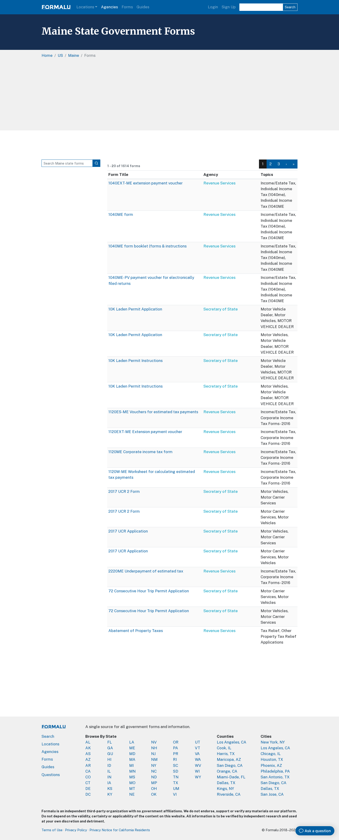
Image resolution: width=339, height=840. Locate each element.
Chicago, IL (271, 753)
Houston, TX (272, 759)
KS (109, 788)
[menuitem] (271, 164)
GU (110, 753)
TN (175, 777)
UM (176, 788)
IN (109, 777)
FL (109, 742)
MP (154, 782)
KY (109, 794)
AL (87, 742)
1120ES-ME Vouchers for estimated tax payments (153, 411)
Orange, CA (227, 771)
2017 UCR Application (128, 531)
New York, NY (273, 742)
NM (154, 759)
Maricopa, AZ (229, 759)
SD (175, 771)
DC (88, 794)
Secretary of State (220, 309)
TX (175, 782)
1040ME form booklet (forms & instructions (147, 246)
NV (154, 742)
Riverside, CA (229, 794)
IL (109, 771)
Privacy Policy (76, 830)
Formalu (56, 7)
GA (110, 748)
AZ (88, 759)
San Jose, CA (272, 794)
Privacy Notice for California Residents (119, 830)
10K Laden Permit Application (135, 309)
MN (132, 771)
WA (198, 759)
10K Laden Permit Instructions (135, 360)
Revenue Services (219, 183)
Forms (127, 7)
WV (198, 765)
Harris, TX (226, 753)
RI (175, 759)
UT (197, 742)
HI (109, 759)
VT (197, 748)
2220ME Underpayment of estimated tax (145, 571)
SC (175, 765)
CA (88, 771)
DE (88, 788)
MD (132, 753)
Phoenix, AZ (271, 765)
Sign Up (229, 7)
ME (132, 748)
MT (132, 788)
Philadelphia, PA (275, 771)
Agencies (109, 7)
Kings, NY (225, 788)
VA (197, 753)
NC (154, 771)
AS (88, 753)
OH (154, 788)
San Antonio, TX (275, 777)
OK (154, 794)
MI (131, 765)
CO (88, 777)
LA (131, 742)
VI (175, 794)
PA (175, 748)
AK (88, 748)
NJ (153, 753)
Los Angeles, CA (231, 742)
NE (132, 794)
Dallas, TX (226, 782)
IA (109, 782)
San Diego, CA (230, 765)
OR (175, 742)
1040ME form (120, 214)
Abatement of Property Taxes (135, 630)
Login (213, 7)
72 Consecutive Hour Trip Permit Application (148, 591)
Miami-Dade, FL (231, 777)
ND (154, 777)
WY (198, 777)
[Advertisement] (180, 95)
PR (175, 753)
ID (109, 765)
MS (132, 777)
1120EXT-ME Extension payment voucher (145, 431)
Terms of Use (52, 830)
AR (88, 765)
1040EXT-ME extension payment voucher (145, 183)
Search (290, 7)
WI (197, 771)
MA (132, 759)
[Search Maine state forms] (96, 163)
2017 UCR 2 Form (124, 491)
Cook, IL (224, 748)
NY (153, 765)
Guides (143, 7)
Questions (51, 774)
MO (132, 782)
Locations (85, 7)
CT (87, 782)
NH (154, 748)
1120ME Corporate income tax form (140, 451)
